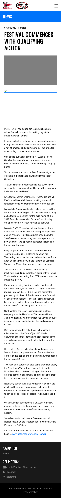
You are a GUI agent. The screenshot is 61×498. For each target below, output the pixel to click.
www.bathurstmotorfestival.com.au (29, 434)
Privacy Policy (30, 492)
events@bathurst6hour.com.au (21, 467)
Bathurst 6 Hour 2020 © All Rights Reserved (30, 488)
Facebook (10, 472)
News (6, 453)
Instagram (10, 476)
